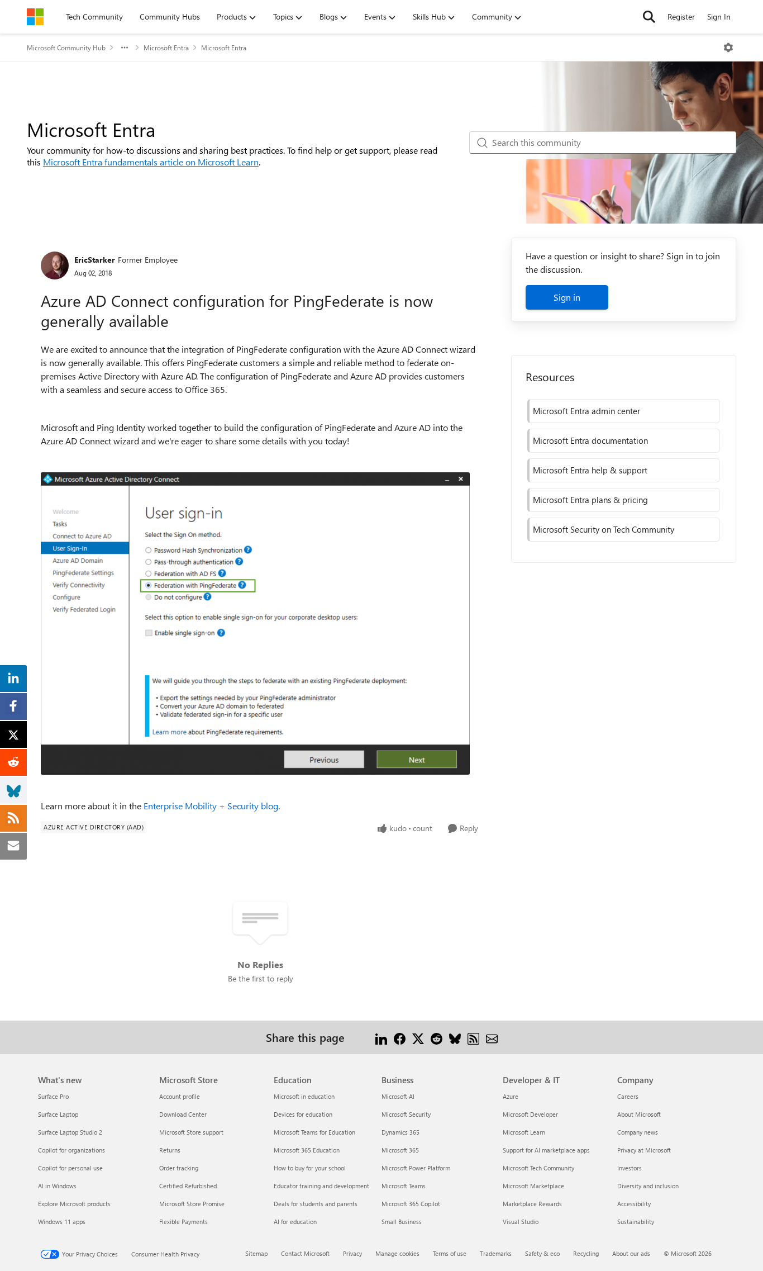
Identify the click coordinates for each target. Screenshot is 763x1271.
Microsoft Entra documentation (590, 440)
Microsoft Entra (166, 47)
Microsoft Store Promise (192, 1203)
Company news (637, 1132)
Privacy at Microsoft (644, 1150)
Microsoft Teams (404, 1186)
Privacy (352, 1253)
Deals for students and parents (315, 1203)
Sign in (567, 297)
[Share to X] (418, 1037)
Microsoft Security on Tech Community (603, 529)
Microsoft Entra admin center (586, 410)
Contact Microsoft (305, 1253)
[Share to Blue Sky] (455, 1037)
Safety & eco (542, 1253)
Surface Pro (53, 1096)
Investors (629, 1168)
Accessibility (634, 1203)
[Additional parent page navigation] (124, 47)
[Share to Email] (492, 1037)
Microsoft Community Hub (66, 47)
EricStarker (94, 259)
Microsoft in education (304, 1096)
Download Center (183, 1114)
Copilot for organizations (71, 1150)
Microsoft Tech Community (538, 1168)
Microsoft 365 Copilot (411, 1203)
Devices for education (303, 1114)
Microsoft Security (406, 1114)
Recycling (586, 1253)
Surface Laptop (58, 1114)
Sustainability (635, 1221)
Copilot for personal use (70, 1168)
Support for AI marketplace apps (546, 1150)
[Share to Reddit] (436, 1037)
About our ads (631, 1253)
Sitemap (256, 1253)
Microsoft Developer (530, 1114)
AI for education (295, 1221)
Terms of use (449, 1253)
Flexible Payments (183, 1221)
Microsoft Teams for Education (314, 1132)
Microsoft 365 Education (307, 1150)
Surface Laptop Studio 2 (70, 1132)
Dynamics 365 (400, 1132)
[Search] (649, 16)
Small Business (402, 1221)
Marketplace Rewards (532, 1203)
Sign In (719, 16)
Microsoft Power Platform (416, 1168)
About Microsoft (639, 1114)
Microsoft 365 (400, 1150)
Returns (169, 1150)
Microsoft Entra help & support (590, 470)
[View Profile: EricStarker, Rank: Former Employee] (55, 265)
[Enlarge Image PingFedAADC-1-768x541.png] (255, 623)
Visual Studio (520, 1221)
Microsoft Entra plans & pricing (590, 499)
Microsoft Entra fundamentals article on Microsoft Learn (151, 162)
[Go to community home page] (35, 16)
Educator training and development (321, 1186)
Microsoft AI (398, 1096)
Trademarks (496, 1253)
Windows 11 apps (61, 1221)
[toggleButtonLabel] (728, 47)
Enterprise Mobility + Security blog (211, 806)
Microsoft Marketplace (533, 1186)
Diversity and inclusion (648, 1186)
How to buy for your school (310, 1168)
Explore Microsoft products (74, 1203)
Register (681, 16)
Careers (627, 1096)
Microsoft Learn (524, 1132)
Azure (510, 1096)
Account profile (179, 1096)
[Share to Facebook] (400, 1037)
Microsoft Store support (191, 1132)
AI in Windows (57, 1186)
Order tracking (178, 1168)
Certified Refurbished (188, 1186)
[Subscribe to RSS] (473, 1037)
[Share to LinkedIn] (381, 1037)
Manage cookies (397, 1253)
